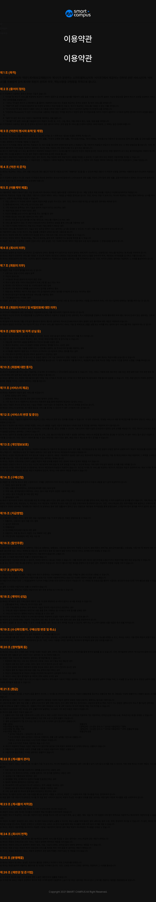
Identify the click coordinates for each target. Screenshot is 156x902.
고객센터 (3, 28)
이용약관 (3, 33)
